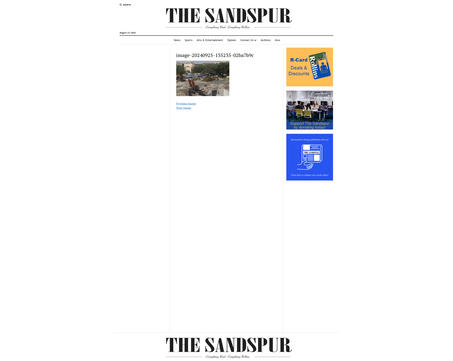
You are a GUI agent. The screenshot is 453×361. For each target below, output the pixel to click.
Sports (189, 40)
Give (277, 40)
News (177, 40)
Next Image (183, 108)
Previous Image (186, 103)
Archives (266, 40)
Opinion (231, 40)
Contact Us (247, 40)
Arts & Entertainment (210, 40)
